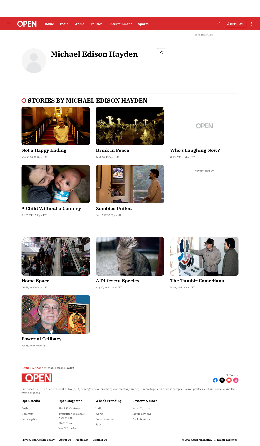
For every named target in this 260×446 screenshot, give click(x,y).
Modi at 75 (65, 423)
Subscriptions (30, 419)
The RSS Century (69, 408)
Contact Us (100, 439)
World (79, 23)
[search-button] (219, 23)
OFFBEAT (236, 24)
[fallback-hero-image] (56, 126)
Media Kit (81, 439)
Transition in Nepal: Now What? (71, 415)
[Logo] (25, 24)
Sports (143, 23)
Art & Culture (141, 408)
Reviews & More (144, 400)
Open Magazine (70, 400)
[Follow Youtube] (229, 380)
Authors (27, 408)
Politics (96, 23)
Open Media (31, 400)
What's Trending (108, 400)
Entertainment (120, 23)
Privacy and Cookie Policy (38, 439)
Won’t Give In (67, 428)
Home (49, 23)
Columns (27, 413)
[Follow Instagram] (235, 380)
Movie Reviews (141, 413)
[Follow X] (222, 380)
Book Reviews (141, 419)
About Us (65, 439)
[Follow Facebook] (215, 380)
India (64, 23)
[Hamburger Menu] (8, 24)
